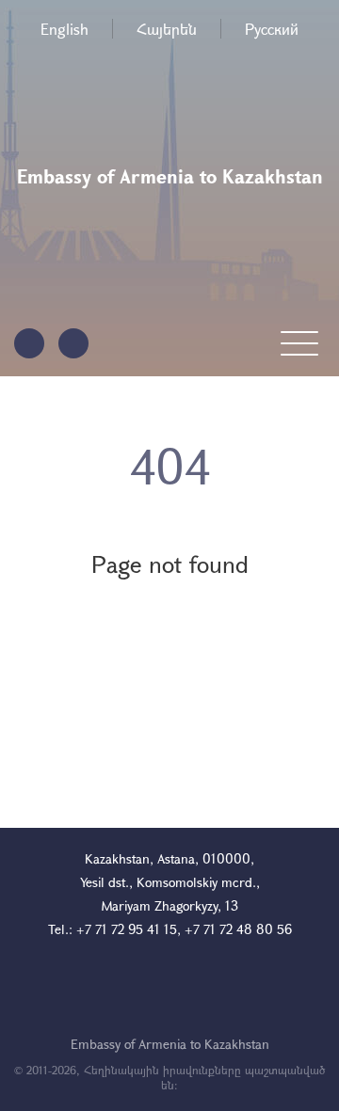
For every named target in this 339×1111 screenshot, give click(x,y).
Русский (272, 29)
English (64, 29)
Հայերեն (167, 29)
